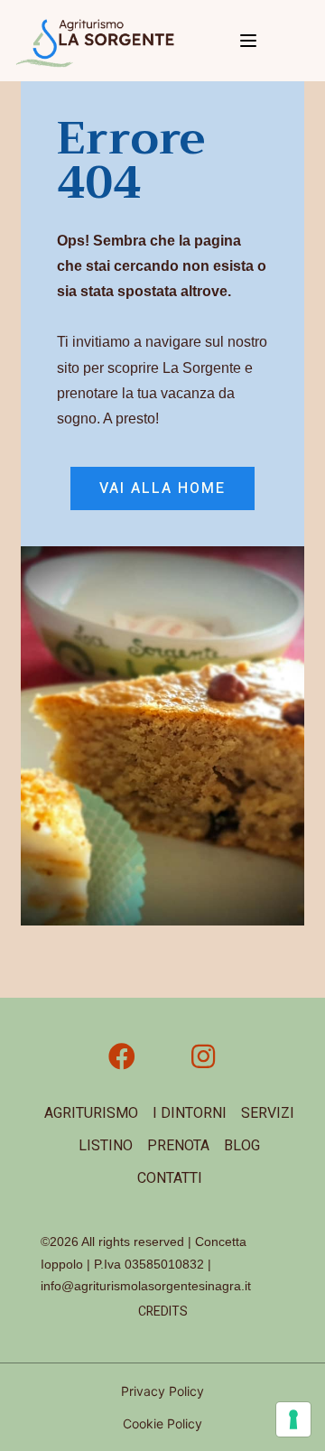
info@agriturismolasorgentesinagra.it (146, 1286)
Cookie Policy (162, 1423)
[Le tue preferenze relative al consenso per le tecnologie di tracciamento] (293, 1419)
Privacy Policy (162, 1391)
